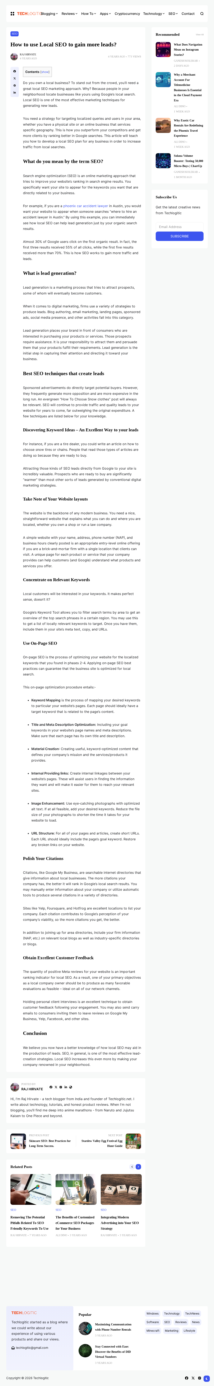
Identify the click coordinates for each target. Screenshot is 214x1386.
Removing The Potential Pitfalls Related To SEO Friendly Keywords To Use (29, 1222)
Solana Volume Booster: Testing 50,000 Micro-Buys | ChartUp (188, 161)
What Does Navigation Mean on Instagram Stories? (188, 49)
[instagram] (60, 1087)
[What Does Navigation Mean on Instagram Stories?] (163, 49)
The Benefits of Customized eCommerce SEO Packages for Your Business (75, 1222)
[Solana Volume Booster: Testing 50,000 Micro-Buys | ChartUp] (163, 160)
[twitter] (14, 78)
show (44, 72)
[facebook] (14, 71)
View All (200, 34)
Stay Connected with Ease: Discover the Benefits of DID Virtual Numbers (113, 1351)
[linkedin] (14, 92)
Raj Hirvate (28, 54)
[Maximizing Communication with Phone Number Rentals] (85, 1328)
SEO (14, 33)
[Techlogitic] (26, 13)
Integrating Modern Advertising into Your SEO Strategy (120, 1222)
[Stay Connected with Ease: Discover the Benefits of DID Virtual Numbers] (85, 1350)
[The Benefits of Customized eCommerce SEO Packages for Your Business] (76, 1189)
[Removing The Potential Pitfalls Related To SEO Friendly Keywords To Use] (30, 1189)
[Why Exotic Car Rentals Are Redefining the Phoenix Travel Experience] (163, 125)
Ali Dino (61, 1235)
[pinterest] (14, 85)
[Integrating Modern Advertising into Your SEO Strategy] (121, 1189)
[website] (70, 1087)
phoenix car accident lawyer (86, 206)
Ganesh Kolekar (186, 60)
